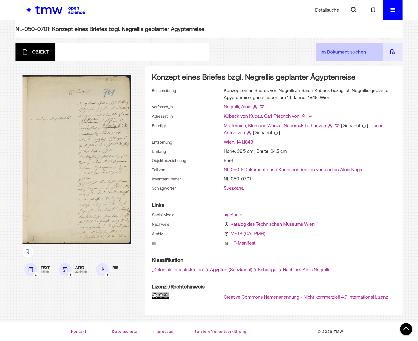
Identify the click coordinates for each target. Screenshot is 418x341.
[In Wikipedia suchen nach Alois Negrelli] (262, 106)
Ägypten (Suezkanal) (231, 269)
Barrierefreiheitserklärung (220, 331)
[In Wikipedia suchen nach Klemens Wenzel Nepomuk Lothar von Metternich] (337, 125)
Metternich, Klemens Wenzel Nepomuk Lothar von (275, 125)
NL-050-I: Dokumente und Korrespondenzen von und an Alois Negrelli (295, 169)
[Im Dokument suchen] (393, 52)
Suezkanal (234, 188)
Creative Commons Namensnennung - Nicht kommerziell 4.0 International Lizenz (306, 297)
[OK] (353, 10)
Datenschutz (124, 331)
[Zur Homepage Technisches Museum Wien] (42, 10)
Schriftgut (268, 269)
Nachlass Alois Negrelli (306, 269)
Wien (229, 142)
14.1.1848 (245, 142)
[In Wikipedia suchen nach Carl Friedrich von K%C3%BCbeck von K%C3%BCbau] (310, 116)
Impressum (164, 331)
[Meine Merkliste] (373, 10)
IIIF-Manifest (243, 243)
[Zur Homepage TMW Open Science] (76, 10)
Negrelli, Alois (237, 106)
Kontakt (79, 331)
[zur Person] (255, 106)
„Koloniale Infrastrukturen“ (178, 269)
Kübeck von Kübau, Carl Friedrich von (261, 116)
